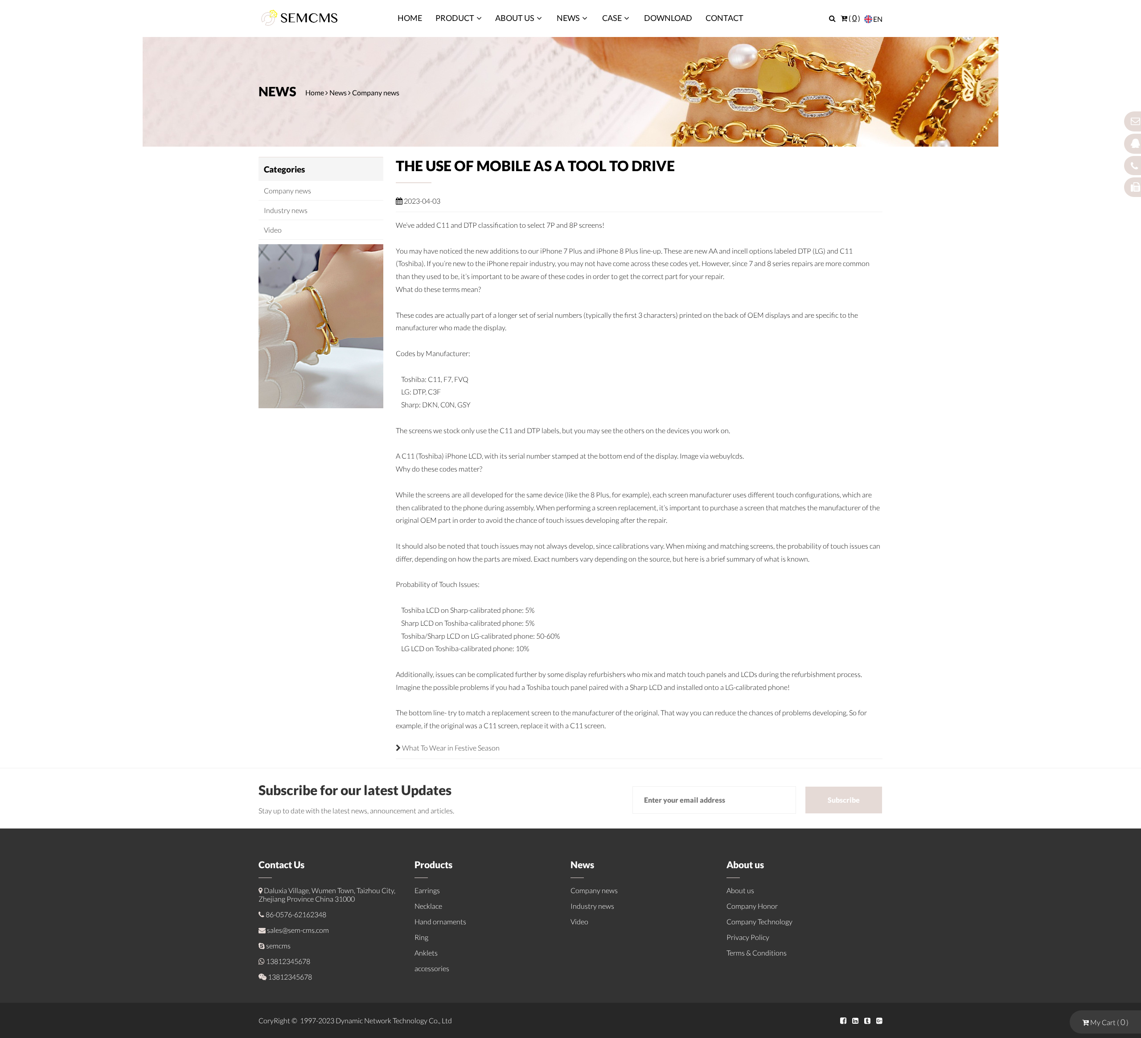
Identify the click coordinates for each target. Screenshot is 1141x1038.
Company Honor (752, 906)
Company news (375, 92)
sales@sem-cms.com (298, 930)
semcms (278, 945)
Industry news (286, 210)
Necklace (428, 906)
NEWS (568, 18)
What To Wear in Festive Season (450, 747)
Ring (421, 937)
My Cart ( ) (1109, 1022)
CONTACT (724, 18)
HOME (410, 18)
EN (877, 19)
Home (314, 92)
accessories (432, 968)
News (338, 92)
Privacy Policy (747, 937)
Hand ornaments (440, 921)
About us (740, 890)
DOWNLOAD (668, 18)
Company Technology (759, 921)
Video (273, 230)
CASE (612, 18)
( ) (853, 18)
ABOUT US (514, 18)
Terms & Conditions (756, 952)
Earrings (427, 890)
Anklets (426, 952)
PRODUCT (454, 18)
